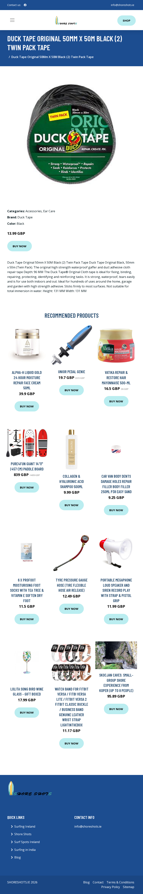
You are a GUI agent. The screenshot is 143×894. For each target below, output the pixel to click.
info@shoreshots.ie (122, 5)
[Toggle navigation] (12, 20)
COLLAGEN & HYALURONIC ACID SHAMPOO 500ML (71, 481)
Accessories (34, 211)
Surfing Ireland (24, 826)
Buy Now (19, 246)
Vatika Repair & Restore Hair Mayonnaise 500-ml (116, 377)
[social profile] (25, 5)
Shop (126, 20)
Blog (17, 857)
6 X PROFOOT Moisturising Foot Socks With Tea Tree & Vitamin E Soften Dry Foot (27, 590)
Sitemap (128, 887)
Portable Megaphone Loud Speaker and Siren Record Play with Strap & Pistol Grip (116, 590)
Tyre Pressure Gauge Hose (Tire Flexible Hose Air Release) (72, 585)
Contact (98, 882)
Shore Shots (22, 834)
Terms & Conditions (120, 882)
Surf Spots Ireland (27, 842)
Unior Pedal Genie (71, 371)
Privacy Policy (110, 887)
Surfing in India (25, 850)
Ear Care (49, 211)
